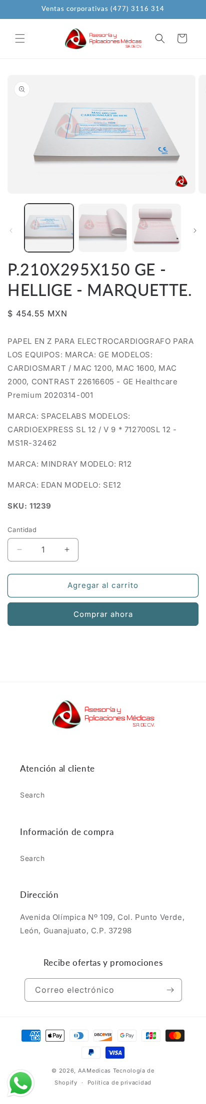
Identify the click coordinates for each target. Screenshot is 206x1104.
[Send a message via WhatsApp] (20, 1083)
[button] (20, 38)
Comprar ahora (103, 614)
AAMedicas (94, 1070)
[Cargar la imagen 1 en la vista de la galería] (49, 228)
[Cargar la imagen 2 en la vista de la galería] (103, 228)
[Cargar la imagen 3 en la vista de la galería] (156, 228)
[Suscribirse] (171, 990)
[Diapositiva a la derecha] (195, 231)
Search (32, 795)
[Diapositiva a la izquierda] (11, 231)
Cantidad (22, 530)
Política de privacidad (120, 1082)
